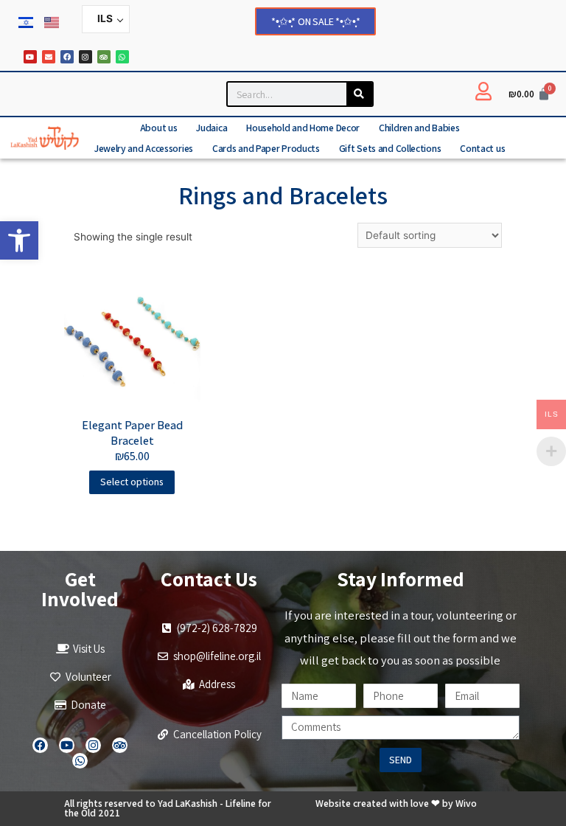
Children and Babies (419, 127)
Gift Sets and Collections (390, 148)
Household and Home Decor (303, 127)
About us (159, 127)
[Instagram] (85, 56)
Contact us (482, 148)
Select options (132, 481)
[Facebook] (67, 56)
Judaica (211, 127)
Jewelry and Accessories (143, 148)
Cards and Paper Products (266, 148)
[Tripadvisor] (104, 56)
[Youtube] (30, 56)
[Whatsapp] (122, 56)
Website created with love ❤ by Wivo (396, 803)
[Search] (359, 94)
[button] (19, 240)
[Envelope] (48, 56)
